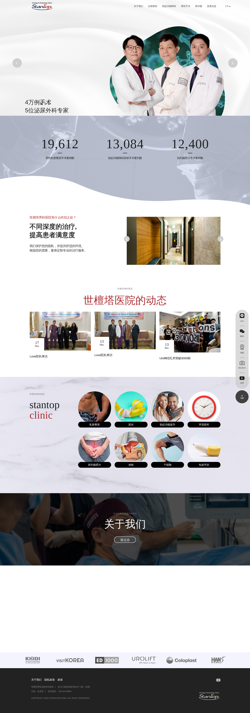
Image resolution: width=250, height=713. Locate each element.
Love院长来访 (38, 356)
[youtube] (217, 680)
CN (227, 6)
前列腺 (198, 6)
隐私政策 (49, 679)
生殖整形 (152, 6)
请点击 (125, 540)
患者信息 (211, 6)
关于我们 (138, 6)
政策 (60, 679)
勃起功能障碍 (169, 6)
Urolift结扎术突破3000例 (174, 358)
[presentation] (127, 239)
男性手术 (185, 6)
